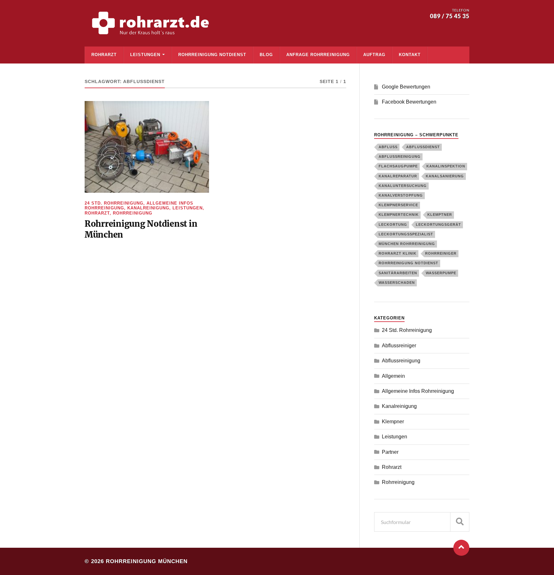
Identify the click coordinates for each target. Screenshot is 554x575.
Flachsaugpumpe (398, 166)
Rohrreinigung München (147, 561)
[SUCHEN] (459, 522)
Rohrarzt (104, 54)
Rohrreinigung (132, 213)
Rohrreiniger (441, 253)
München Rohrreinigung (407, 244)
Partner (390, 452)
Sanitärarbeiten (398, 273)
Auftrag (374, 54)
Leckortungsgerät (438, 224)
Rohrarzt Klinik (397, 253)
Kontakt (410, 54)
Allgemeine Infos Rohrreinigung (418, 391)
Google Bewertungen (406, 86)
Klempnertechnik (399, 214)
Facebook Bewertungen (409, 102)
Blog (266, 54)
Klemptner (439, 214)
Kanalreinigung (148, 208)
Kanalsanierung (445, 176)
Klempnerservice (398, 205)
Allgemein (393, 376)
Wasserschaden (397, 282)
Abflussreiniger (399, 345)
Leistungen (145, 54)
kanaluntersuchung (403, 186)
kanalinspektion (445, 166)
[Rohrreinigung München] (152, 23)
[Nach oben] (461, 548)
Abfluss (388, 147)
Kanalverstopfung (401, 195)
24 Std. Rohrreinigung (114, 203)
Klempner (393, 421)
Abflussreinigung (400, 156)
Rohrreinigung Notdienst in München (141, 229)
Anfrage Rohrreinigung (318, 54)
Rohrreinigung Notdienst (212, 54)
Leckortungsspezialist (406, 234)
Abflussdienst (423, 147)
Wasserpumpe (441, 273)
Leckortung (393, 224)
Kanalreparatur (398, 176)
